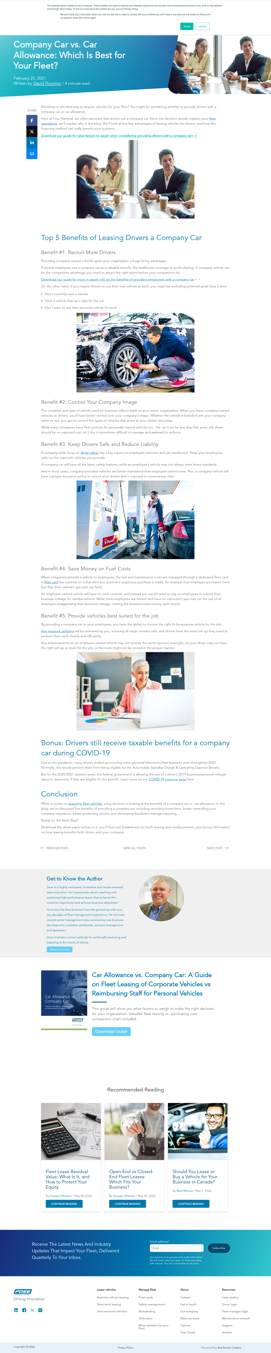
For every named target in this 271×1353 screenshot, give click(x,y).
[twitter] (31, 131)
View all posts (134, 848)
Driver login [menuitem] (229, 1304)
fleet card (51, 582)
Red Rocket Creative (229, 1347)
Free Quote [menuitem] (187, 1332)
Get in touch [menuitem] (188, 1304)
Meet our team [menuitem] (189, 1318)
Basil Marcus (185, 1191)
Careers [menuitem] (185, 1325)
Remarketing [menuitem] (147, 1311)
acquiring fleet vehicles (85, 803)
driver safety (90, 453)
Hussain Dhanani (61, 1196)
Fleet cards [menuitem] (146, 1297)
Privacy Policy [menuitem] (125, 1347)
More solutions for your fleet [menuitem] (153, 1327)
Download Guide (111, 1031)
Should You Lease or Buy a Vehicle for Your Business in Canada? (195, 1177)
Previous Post (57, 848)
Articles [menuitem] (227, 1332)
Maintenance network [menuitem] (236, 1318)
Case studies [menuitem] (230, 1297)
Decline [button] (202, 26)
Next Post (215, 848)
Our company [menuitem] (189, 1311)
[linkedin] (31, 142)
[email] (31, 153)
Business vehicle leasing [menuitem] (113, 1297)
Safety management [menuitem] (152, 1304)
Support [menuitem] (227, 1325)
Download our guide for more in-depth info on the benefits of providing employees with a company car (117, 279)
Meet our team (59, 949)
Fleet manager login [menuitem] (235, 1311)
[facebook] (31, 120)
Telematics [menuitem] (145, 1318)
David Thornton (47, 83)
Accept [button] (186, 26)
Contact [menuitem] (185, 1297)
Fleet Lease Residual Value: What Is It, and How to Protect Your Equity (67, 1179)
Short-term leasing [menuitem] (109, 1304)
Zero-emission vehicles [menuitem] (112, 1311)
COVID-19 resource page (167, 779)
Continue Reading (64, 1204)
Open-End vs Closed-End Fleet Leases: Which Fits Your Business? (131, 1179)
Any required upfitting (57, 631)
